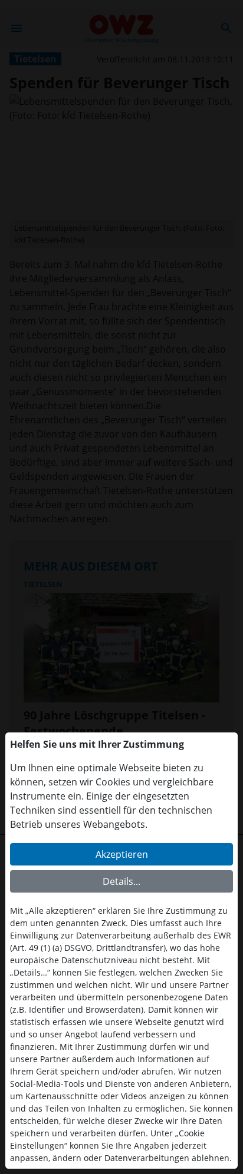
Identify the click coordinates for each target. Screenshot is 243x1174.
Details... (121, 881)
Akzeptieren (122, 854)
